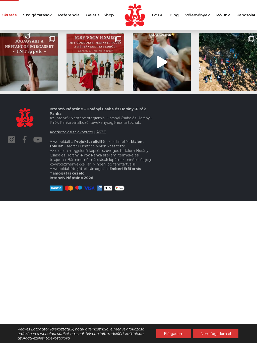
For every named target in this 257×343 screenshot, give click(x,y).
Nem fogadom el (216, 333)
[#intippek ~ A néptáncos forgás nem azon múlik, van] (29, 62)
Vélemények (197, 15)
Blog (174, 15)
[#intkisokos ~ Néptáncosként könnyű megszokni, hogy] (95, 62)
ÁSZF (101, 132)
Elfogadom (173, 333)
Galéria (93, 15)
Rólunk (223, 15)
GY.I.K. (157, 15)
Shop (109, 15)
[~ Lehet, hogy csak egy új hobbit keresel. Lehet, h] (162, 62)
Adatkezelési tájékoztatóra (46, 338)
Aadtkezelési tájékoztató (71, 132)
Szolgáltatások (37, 15)
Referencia (69, 15)
